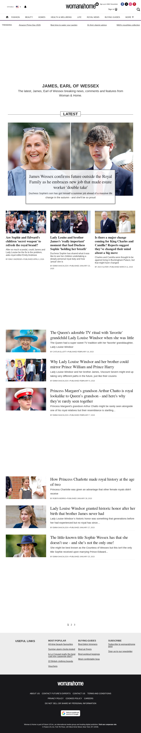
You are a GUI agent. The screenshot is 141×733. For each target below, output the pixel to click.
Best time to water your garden (64, 25)
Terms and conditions (99, 693)
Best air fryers (85, 649)
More (128, 17)
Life (79, 17)
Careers (88, 698)
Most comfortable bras (89, 659)
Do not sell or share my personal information (70, 703)
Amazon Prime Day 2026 (30, 25)
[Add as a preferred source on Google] (70, 713)
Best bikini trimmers (87, 644)
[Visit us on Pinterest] (134, 4)
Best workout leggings (89, 654)
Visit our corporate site (107, 724)
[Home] (7, 17)
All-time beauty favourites (60, 644)
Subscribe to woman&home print (121, 645)
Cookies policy (74, 698)
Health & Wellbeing (61, 17)
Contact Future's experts (56, 693)
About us (35, 693)
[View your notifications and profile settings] (25, 7)
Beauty (29, 17)
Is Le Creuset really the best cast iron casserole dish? (61, 655)
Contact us (79, 693)
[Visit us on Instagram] (130, 4)
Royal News (93, 17)
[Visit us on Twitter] (126, 4)
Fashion (15, 17)
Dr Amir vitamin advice (97, 25)
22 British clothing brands (60, 661)
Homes (41, 17)
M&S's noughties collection (128, 25)
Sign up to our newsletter (120, 651)
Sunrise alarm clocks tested (61, 649)
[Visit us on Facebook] (122, 4)
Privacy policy (55, 698)
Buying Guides (112, 17)
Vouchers (52, 666)
